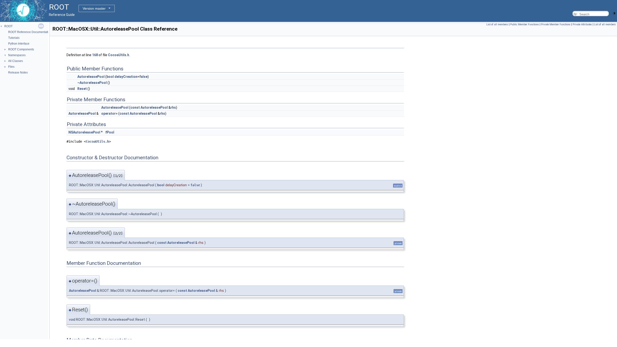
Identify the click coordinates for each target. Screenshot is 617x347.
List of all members (497, 24)
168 (95, 55)
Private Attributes (582, 24)
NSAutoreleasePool (84, 132)
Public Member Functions (524, 24)
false (143, 77)
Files (11, 66)
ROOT (8, 26)
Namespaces (17, 55)
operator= (109, 113)
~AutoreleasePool (92, 83)
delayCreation (125, 77)
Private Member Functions (555, 24)
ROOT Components (21, 49)
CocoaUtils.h (118, 55)
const (135, 107)
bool (110, 77)
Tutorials (14, 38)
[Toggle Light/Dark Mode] (614, 13)
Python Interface (18, 43)
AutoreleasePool (91, 77)
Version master (94, 8)
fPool (109, 132)
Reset (82, 89)
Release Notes (18, 72)
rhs (173, 107)
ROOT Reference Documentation (30, 32)
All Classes (15, 61)
